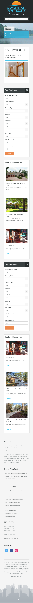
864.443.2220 (18, 14)
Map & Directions (8, 538)
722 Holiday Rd (10, 245)
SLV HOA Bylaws (9, 508)
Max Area (9, 146)
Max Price (8, 133)
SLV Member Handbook (11, 513)
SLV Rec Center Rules (10, 510)
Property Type (9, 108)
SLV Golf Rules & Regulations (12, 505)
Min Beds (7, 114)
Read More (20, 220)
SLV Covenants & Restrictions (12, 502)
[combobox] (16, 104)
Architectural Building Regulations (14, 499)
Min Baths (8, 120)
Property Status (9, 101)
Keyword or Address (11, 95)
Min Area (9, 139)
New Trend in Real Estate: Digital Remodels (16, 473)
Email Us (16, 538)
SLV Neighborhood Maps (11, 497)
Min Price (7, 127)
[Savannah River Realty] (16, 6)
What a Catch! (8, 480)
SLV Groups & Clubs (10, 516)
